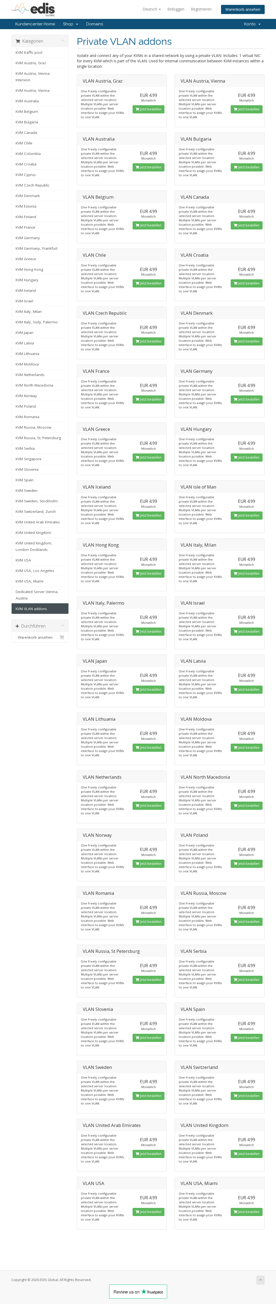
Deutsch (150, 9)
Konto (251, 24)
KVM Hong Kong (29, 269)
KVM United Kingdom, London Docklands (34, 546)
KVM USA (23, 560)
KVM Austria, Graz (31, 62)
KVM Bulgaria (27, 122)
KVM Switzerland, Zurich (36, 511)
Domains (94, 24)
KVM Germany (28, 237)
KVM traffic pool (29, 52)
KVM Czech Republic (32, 185)
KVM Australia (27, 101)
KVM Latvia (25, 343)
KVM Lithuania (27, 353)
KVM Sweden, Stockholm (37, 501)
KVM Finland (26, 216)
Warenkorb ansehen (242, 9)
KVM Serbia (25, 448)
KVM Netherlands (30, 374)
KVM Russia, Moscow (33, 427)
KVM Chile (24, 143)
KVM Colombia (28, 153)
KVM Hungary (27, 279)
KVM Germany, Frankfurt (36, 248)
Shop (69, 24)
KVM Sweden (26, 490)
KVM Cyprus (26, 174)
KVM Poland (26, 406)
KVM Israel (24, 301)
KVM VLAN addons (31, 608)
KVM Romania (27, 416)
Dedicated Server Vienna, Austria (37, 595)
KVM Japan (24, 332)
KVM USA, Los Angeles (35, 570)
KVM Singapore (29, 458)
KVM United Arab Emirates (38, 522)
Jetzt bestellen (150, 109)
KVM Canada (26, 132)
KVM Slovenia (27, 469)
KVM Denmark (28, 195)
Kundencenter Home (35, 24)
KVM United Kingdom (33, 532)
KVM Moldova (27, 364)
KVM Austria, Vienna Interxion (33, 76)
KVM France (25, 227)
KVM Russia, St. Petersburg (38, 437)
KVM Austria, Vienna (33, 90)
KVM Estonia (26, 206)
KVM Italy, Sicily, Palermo (37, 322)
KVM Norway (26, 395)
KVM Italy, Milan (29, 311)
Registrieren (201, 9)
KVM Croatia (26, 164)
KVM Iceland (26, 290)
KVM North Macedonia (34, 385)
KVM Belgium (27, 111)
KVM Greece (26, 258)
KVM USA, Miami (29, 581)
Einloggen (175, 9)
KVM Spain (24, 479)
